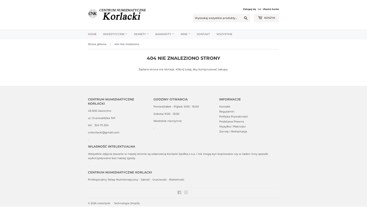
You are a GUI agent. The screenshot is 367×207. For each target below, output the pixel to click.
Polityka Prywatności (233, 116)
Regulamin (226, 111)
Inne (184, 34)
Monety (140, 34)
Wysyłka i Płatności (232, 126)
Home (92, 34)
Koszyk (269, 18)
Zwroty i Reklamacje (233, 131)
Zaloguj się (249, 9)
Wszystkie (224, 34)
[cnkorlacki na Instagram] (186, 193)
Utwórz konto (271, 9)
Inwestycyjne (114, 34)
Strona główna (97, 44)
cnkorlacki (103, 203)
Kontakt (203, 34)
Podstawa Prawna (231, 121)
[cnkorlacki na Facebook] (179, 193)
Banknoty (163, 34)
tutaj (188, 69)
